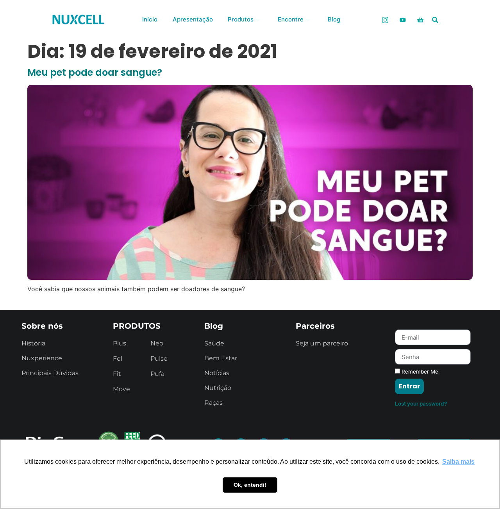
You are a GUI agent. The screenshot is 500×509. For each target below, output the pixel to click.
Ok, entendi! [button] (250, 485)
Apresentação (193, 19)
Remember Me (419, 371)
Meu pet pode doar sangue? (94, 72)
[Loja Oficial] (420, 19)
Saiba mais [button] (458, 461)
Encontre (291, 19)
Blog (334, 19)
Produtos (241, 19)
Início (149, 19)
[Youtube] (403, 19)
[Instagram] (385, 19)
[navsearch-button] (435, 17)
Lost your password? (421, 403)
